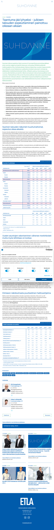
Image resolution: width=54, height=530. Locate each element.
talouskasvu (40, 373)
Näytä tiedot (47, 275)
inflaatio (13, 373)
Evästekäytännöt (27, 523)
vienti (13, 375)
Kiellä (10, 279)
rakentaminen (19, 373)
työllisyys (5, 375)
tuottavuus (46, 373)
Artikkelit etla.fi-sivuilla (16, 391)
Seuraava (47, 415)
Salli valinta (27, 279)
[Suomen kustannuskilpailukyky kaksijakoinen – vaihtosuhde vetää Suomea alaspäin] (40, 473)
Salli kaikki (44, 279)
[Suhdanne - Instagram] (28, 517)
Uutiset (4, 17)
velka (9, 375)
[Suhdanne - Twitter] (25, 517)
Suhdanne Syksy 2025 (33, 490)
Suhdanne (27, 5)
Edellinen (6, 415)
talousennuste (33, 373)
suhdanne (26, 373)
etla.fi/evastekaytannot (25, 262)
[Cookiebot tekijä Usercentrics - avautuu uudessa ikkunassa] (46, 250)
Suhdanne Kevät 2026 (7, 459)
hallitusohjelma (6, 373)
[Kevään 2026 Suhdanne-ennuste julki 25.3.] (14, 473)
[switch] (20, 271)
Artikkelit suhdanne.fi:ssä (17, 393)
